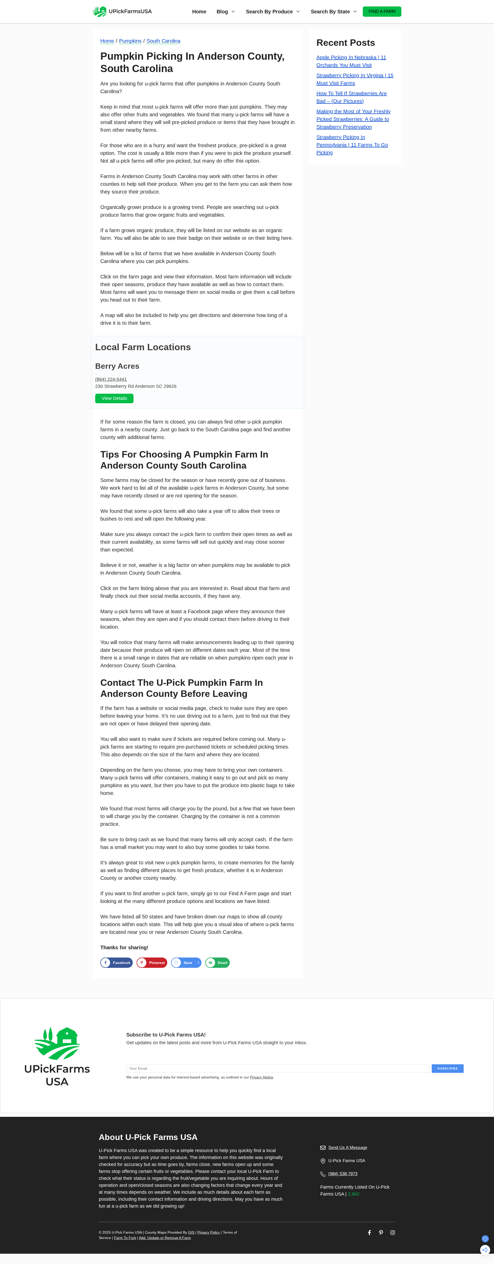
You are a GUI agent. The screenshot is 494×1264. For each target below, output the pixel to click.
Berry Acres (117, 366)
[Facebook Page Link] (369, 1232)
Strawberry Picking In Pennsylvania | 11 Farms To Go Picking (352, 144)
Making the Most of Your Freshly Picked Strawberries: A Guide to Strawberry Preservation (353, 118)
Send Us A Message (347, 1147)
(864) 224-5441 (111, 379)
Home (199, 11)
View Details (114, 398)
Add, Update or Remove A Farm (165, 1238)
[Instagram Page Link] (392, 1232)
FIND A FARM (382, 11)
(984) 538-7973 (342, 1173)
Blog (222, 11)
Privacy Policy (208, 1232)
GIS (191, 1232)
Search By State (330, 11)
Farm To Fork (125, 1238)
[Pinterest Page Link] (381, 1232)
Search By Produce (269, 11)
